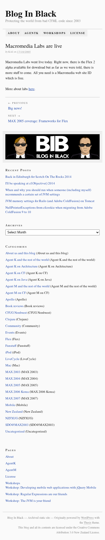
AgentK (31, 33)
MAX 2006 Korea (17, 391)
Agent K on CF (15, 273)
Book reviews (14, 306)
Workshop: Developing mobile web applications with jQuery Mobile (50, 487)
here (31, 88)
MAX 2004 (12, 378)
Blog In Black (30, 13)
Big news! (15, 108)
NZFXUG (11, 418)
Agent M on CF (15, 292)
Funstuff (10, 345)
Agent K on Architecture (21, 266)
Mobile (10, 405)
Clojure (10, 319)
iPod (8, 352)
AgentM (10, 470)
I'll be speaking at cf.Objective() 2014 (30, 183)
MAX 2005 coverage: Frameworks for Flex (38, 121)
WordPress (87, 517)
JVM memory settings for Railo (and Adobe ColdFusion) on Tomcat (49, 201)
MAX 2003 (12, 372)
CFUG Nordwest (16, 312)
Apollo (10, 299)
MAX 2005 (12, 385)
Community (13, 326)
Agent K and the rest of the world (27, 259)
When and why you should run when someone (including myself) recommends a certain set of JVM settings (48, 192)
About (14, 33)
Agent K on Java (16, 279)
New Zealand (14, 411)
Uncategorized (15, 431)
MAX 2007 (12, 398)
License (77, 33)
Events (9, 332)
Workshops (54, 33)
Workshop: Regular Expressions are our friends (36, 494)
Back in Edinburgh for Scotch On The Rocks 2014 (38, 176)
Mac (8, 365)
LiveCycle (12, 359)
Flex (8, 339)
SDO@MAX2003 (17, 424)
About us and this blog (20, 253)
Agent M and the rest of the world (27, 286)
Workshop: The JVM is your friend (28, 500)
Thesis (87, 522)
